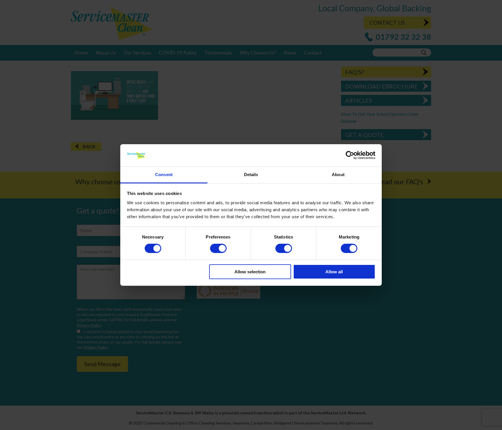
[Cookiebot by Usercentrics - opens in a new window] (349, 155)
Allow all (334, 271)
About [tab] (338, 174)
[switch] (218, 248)
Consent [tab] (164, 174)
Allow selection (250, 271)
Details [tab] (251, 174)
